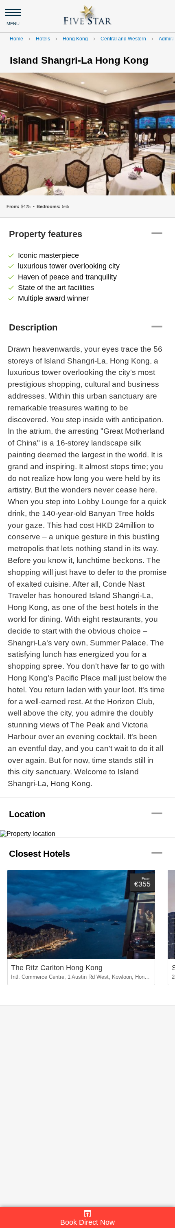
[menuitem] (87, 1217)
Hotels (43, 39)
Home (16, 39)
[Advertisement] (87, 1106)
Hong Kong (75, 39)
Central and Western (123, 39)
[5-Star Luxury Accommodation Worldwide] (87, 14)
